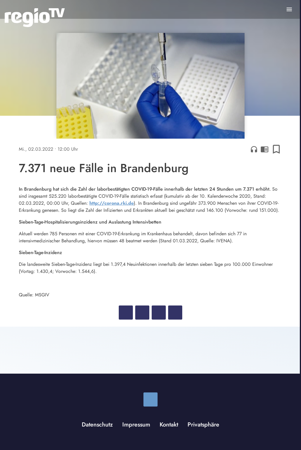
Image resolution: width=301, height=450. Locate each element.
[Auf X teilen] (142, 312)
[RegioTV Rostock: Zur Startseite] (35, 17)
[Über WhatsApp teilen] (159, 312)
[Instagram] (150, 399)
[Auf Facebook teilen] (126, 312)
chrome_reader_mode (264, 149)
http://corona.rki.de (111, 203)
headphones (254, 149)
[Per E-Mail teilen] (175, 312)
